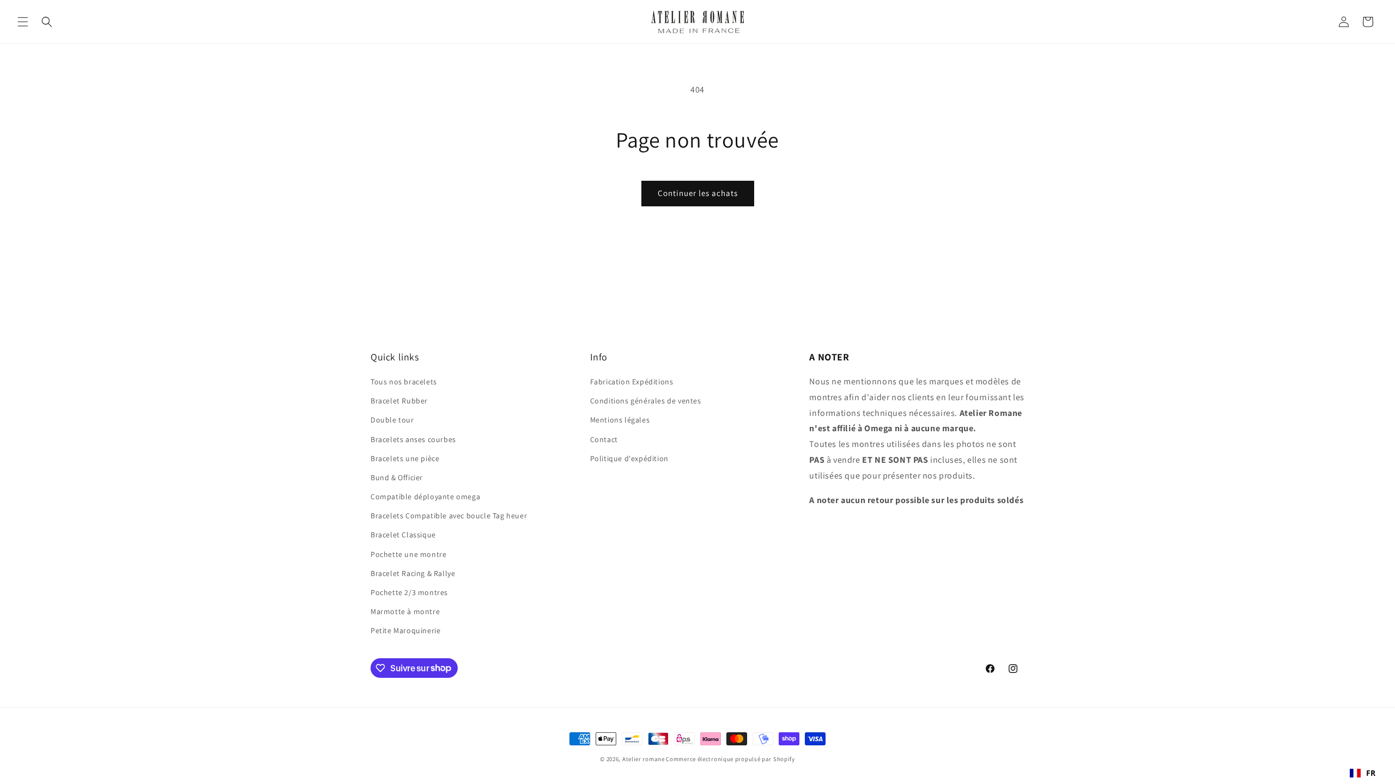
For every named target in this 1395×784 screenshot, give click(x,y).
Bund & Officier (397, 477)
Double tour (392, 420)
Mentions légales (620, 420)
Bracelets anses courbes (413, 439)
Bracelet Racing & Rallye (413, 573)
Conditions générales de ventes (645, 401)
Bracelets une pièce (405, 458)
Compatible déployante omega (425, 496)
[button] (23, 22)
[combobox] (1363, 773)
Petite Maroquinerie (405, 630)
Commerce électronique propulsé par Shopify (730, 759)
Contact (604, 439)
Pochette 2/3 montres (409, 592)
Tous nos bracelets (404, 382)
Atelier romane (643, 759)
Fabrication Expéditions (632, 382)
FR (1371, 773)
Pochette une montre (408, 554)
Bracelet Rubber (399, 401)
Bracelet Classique (403, 535)
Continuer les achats (698, 193)
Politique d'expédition (629, 458)
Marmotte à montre (405, 611)
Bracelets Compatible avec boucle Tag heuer (449, 515)
